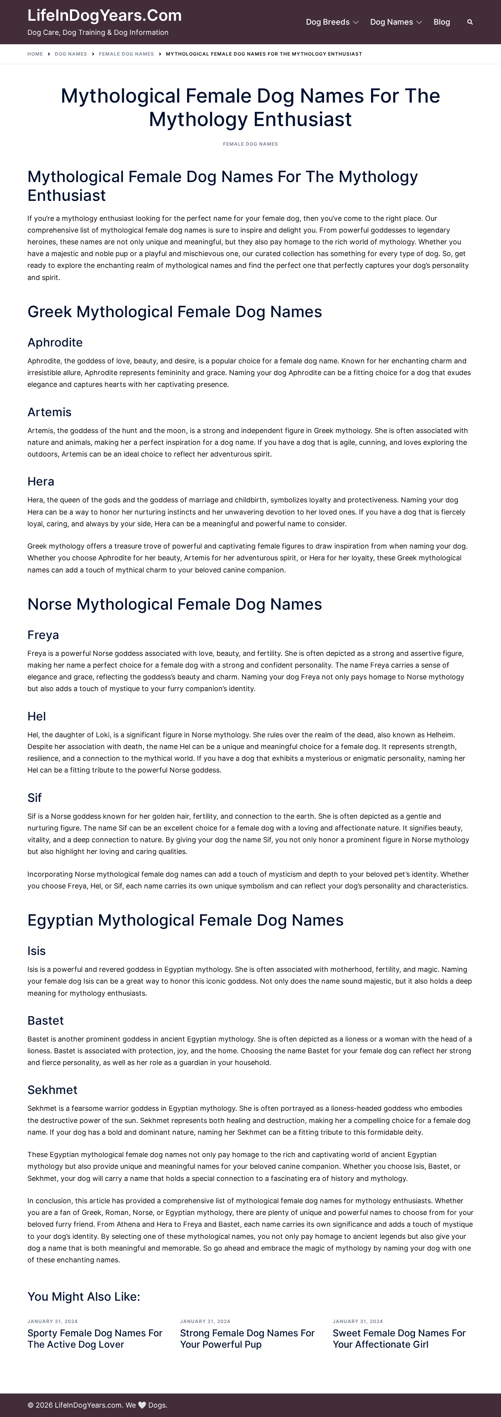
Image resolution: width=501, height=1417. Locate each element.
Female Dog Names (250, 144)
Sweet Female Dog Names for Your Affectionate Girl (399, 1338)
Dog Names (391, 22)
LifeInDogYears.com (104, 15)
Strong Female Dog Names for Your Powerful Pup (247, 1338)
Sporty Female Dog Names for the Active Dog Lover (94, 1338)
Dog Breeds (328, 22)
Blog (442, 22)
